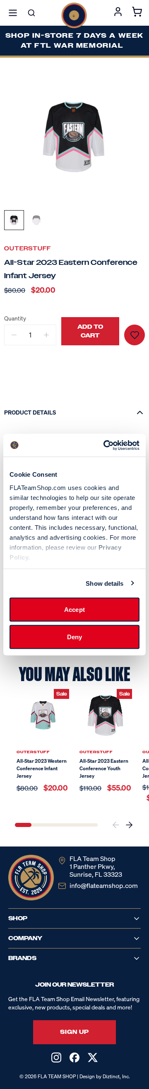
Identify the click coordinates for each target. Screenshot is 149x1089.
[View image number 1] (14, 220)
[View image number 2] (36, 220)
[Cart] (137, 13)
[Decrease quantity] (14, 334)
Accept (74, 609)
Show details (104, 583)
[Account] (118, 13)
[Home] (74, 15)
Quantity (15, 318)
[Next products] (129, 825)
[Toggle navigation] (13, 13)
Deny (74, 636)
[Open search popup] (31, 12)
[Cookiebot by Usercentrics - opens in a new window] (105, 445)
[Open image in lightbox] (74, 136)
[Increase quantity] (46, 334)
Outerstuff (27, 248)
